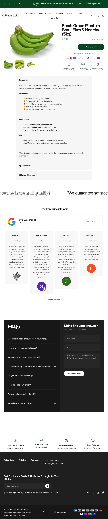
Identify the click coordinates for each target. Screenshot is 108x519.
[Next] (52, 44)
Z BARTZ (66, 236)
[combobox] (80, 4)
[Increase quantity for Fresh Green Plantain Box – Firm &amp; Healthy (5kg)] (73, 47)
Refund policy (8, 512)
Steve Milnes (41, 236)
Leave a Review (90, 222)
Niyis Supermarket (27, 220)
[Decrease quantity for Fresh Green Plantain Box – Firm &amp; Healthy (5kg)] (64, 47)
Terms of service (26, 512)
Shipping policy (8, 515)
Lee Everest (91, 236)
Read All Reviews (54, 300)
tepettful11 (17, 236)
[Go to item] (8, 64)
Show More (20, 267)
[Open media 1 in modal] (31, 40)
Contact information (19, 515)
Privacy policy (17, 512)
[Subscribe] (47, 486)
